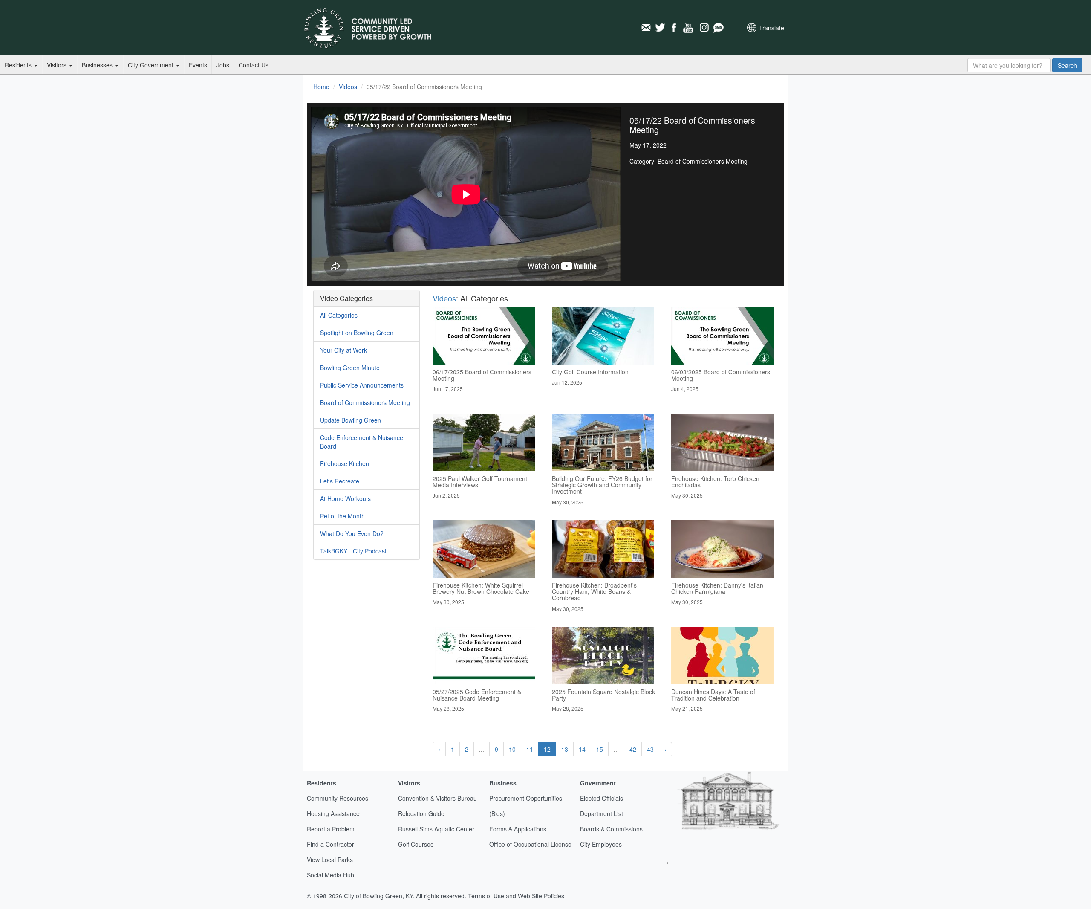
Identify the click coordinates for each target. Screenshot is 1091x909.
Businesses (98, 65)
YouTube (689, 27)
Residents (19, 65)
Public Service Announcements (362, 385)
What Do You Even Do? (352, 533)
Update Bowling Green (350, 420)
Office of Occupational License (530, 844)
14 (582, 749)
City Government (151, 65)
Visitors (57, 65)
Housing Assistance (333, 813)
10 (512, 749)
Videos (348, 86)
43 (650, 749)
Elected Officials (601, 798)
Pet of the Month (342, 516)
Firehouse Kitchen (344, 463)
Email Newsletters (645, 27)
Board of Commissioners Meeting (365, 402)
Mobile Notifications (718, 27)
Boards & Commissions (611, 829)
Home (321, 86)
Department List (601, 813)
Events (198, 65)
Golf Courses (415, 844)
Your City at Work (343, 350)
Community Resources (337, 798)
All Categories (339, 315)
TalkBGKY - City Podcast (353, 551)
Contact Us (253, 65)
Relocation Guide (421, 813)
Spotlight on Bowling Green (356, 332)
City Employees (601, 844)
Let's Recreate (339, 481)
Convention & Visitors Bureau (437, 798)
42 (632, 749)
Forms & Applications (517, 829)
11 (529, 749)
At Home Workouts (345, 498)
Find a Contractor (330, 844)
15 (599, 749)
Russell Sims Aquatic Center (436, 829)
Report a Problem (331, 829)
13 (564, 749)
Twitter (660, 27)
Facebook (674, 27)
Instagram (703, 27)
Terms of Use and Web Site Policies (516, 896)
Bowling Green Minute (350, 367)
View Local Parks (330, 859)
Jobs (222, 65)
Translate (771, 27)
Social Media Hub (330, 875)
